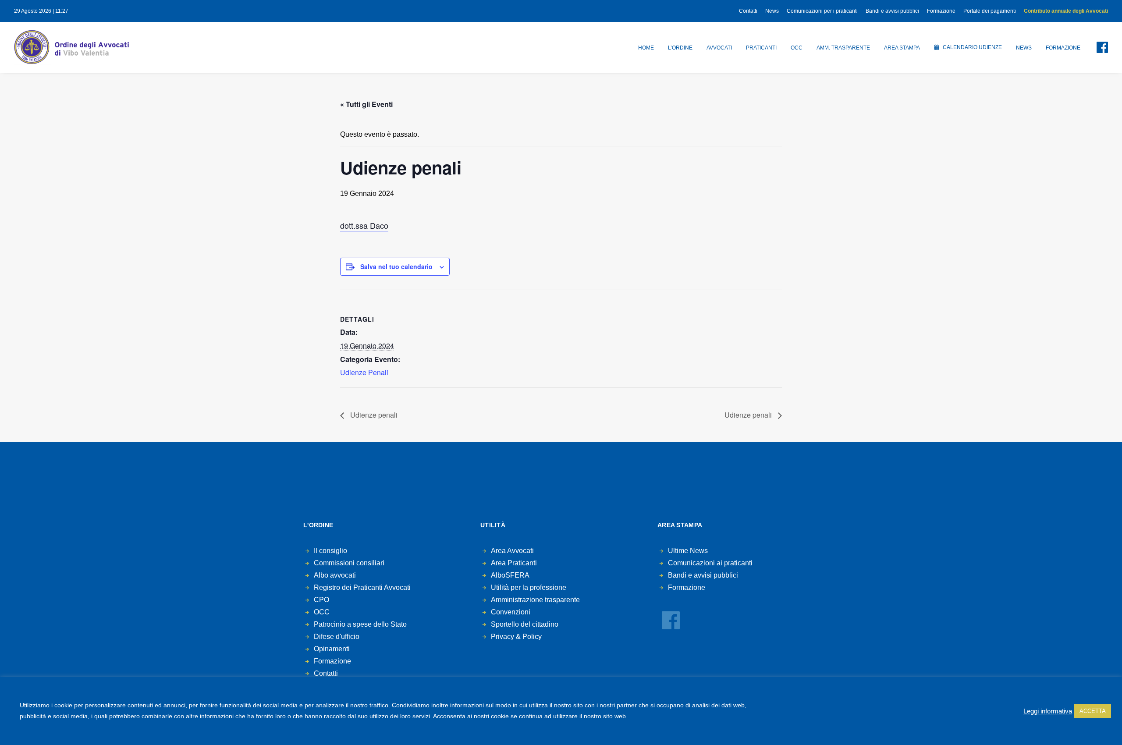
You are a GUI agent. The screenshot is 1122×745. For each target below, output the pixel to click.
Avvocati (719, 48)
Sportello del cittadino (524, 624)
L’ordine (680, 48)
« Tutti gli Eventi (366, 104)
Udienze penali (373, 415)
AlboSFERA (510, 575)
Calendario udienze (972, 47)
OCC (796, 48)
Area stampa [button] (902, 48)
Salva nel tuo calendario (396, 266)
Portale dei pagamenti (989, 11)
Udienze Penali (364, 372)
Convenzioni (510, 612)
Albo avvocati (335, 575)
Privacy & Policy (516, 636)
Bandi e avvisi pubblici (892, 11)
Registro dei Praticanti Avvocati (362, 587)
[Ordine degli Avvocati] (71, 47)
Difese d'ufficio (336, 636)
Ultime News (688, 550)
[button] (1097, 47)
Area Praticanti (514, 563)
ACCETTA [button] (1092, 711)
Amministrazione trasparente (535, 599)
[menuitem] (749, 11)
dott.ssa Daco (364, 225)
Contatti (748, 11)
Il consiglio (330, 550)
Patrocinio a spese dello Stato (360, 624)
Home (646, 48)
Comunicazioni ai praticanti (710, 563)
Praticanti (761, 48)
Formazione (941, 11)
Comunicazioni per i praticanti (822, 11)
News (772, 11)
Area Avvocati (512, 550)
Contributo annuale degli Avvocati (1066, 11)
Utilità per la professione (528, 587)
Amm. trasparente (843, 48)
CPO (321, 599)
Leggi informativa (1047, 711)
